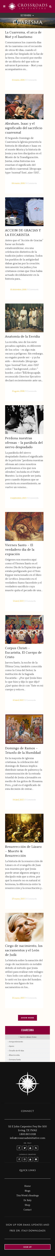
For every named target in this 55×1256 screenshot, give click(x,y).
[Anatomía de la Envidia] (24, 318)
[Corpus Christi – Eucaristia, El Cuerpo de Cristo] (24, 629)
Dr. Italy (27, 1200)
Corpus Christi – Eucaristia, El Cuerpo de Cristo (23, 652)
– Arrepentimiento (15, 1042)
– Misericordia (14, 1055)
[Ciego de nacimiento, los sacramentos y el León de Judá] (24, 927)
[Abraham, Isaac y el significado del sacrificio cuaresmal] (24, 106)
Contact (27, 1210)
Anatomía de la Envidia (22, 336)
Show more (27, 1018)
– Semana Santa (14, 1060)
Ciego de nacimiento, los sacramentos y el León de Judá (24, 950)
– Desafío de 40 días (16, 1051)
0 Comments (31, 80)
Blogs (27, 1191)
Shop (27, 1205)
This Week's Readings (27, 1195)
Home (27, 1186)
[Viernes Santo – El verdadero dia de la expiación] (24, 526)
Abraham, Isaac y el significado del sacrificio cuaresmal (23, 128)
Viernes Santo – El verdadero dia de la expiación (19, 549)
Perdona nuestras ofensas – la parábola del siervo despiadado (24, 443)
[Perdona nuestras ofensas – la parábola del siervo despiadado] (24, 419)
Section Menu (25, 15)
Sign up (27, 1247)
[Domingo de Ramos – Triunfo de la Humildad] (24, 729)
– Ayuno (11, 1046)
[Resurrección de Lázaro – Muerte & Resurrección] (24, 828)
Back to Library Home (28, 1037)
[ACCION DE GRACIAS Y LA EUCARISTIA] (24, 211)
